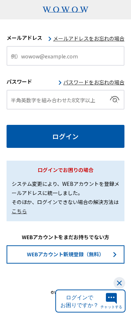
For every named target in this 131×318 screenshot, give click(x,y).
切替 (115, 99)
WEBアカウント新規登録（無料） (65, 254)
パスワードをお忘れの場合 (93, 82)
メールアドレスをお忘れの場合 (88, 38)
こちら (19, 211)
